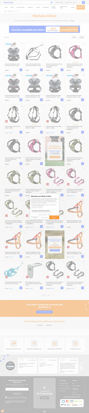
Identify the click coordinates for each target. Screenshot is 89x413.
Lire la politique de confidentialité (36, 207)
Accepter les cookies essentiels (35, 217)
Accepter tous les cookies (54, 217)
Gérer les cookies (44, 217)
